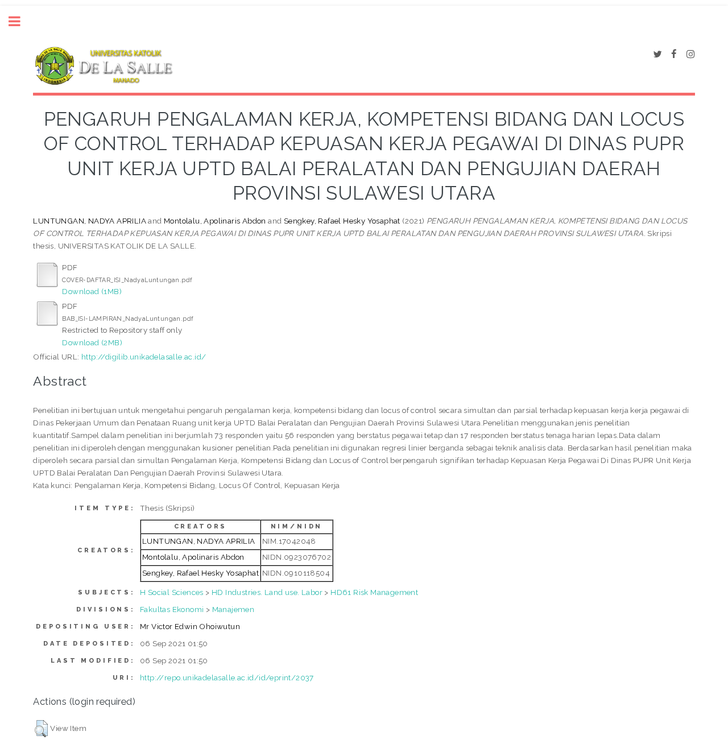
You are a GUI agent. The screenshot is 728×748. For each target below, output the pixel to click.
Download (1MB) (92, 291)
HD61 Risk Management (374, 592)
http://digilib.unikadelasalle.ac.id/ (143, 356)
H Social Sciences (172, 592)
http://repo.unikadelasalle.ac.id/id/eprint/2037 (227, 677)
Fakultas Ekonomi (172, 609)
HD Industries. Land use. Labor (267, 592)
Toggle (20, 21)
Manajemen (233, 609)
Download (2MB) (92, 342)
